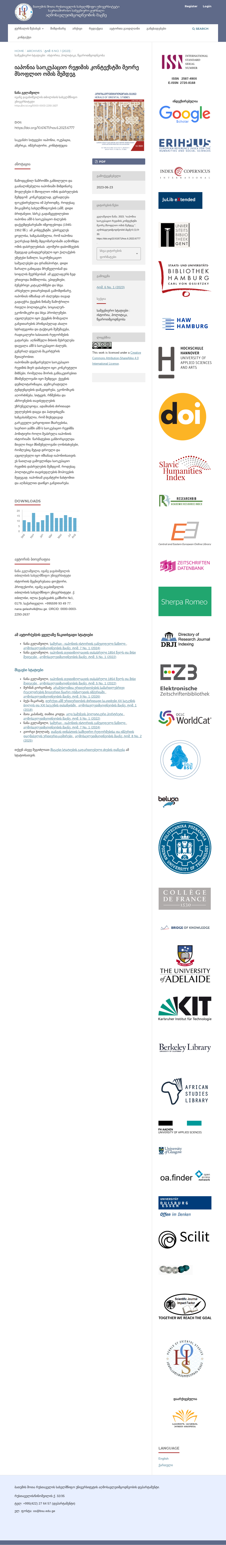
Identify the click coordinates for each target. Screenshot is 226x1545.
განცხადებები (156, 28)
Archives (34, 51)
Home (19, 51)
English (163, 1458)
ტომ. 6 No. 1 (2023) (57, 51)
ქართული (165, 1465)
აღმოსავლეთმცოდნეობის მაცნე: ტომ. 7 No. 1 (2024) (61, 648)
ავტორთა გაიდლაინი (124, 28)
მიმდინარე (58, 28)
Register (191, 6)
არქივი (77, 28)
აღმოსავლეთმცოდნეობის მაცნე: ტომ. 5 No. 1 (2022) (78, 657)
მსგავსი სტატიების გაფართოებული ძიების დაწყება (87, 749)
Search (202, 28)
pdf (101, 161)
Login (207, 6)
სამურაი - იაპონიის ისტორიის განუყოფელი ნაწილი (88, 643)
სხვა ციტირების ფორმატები (111, 254)
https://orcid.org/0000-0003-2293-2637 (36, 105)
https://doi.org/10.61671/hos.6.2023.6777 (44, 128)
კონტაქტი (24, 37)
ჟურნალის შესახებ (28, 28)
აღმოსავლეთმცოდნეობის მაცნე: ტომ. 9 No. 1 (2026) (61, 696)
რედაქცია (96, 28)
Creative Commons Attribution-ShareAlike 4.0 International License (116, 358)
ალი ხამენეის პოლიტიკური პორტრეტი (95, 714)
